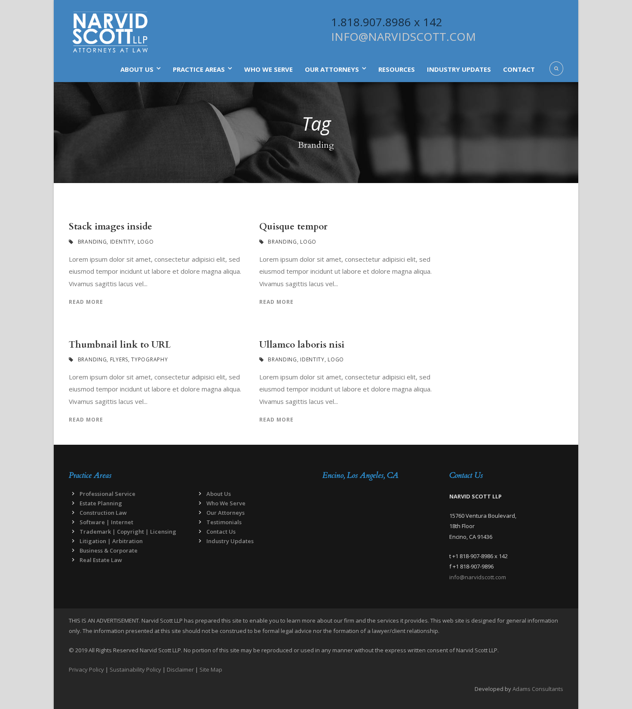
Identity (122, 241)
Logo (146, 241)
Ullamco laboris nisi (301, 345)
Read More (86, 302)
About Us (136, 69)
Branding (92, 241)
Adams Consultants (537, 689)
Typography (149, 359)
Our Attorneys (332, 69)
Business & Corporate (109, 550)
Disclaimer (180, 669)
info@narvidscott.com (477, 577)
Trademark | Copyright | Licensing (128, 531)
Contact (519, 69)
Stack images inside (110, 226)
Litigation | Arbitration (111, 541)
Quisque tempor (293, 226)
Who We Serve (268, 69)
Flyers (119, 359)
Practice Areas (199, 69)
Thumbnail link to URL (120, 345)
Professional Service (107, 494)
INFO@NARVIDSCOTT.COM (403, 36)
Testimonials (224, 522)
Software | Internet (106, 522)
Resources (396, 69)
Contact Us (221, 531)
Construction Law (103, 512)
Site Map (210, 669)
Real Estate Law (101, 560)
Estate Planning (101, 503)
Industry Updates (459, 69)
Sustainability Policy (135, 669)
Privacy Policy (86, 669)
